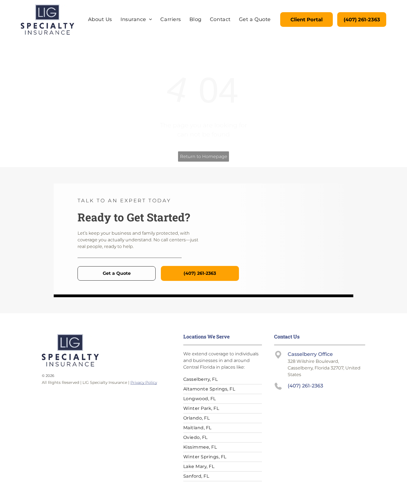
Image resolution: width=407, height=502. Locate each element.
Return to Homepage (203, 156)
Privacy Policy (143, 382)
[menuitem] (100, 19)
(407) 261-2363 (305, 386)
